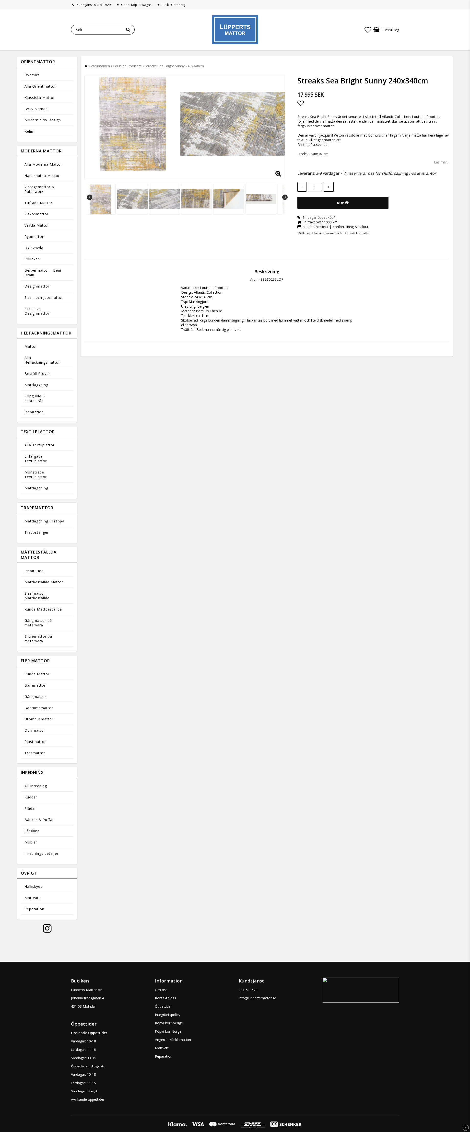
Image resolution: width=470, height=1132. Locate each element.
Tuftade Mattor (38, 202)
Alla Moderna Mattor (43, 164)
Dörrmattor (34, 730)
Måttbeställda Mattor (43, 582)
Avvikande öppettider (87, 1099)
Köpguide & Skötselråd (35, 398)
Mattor (30, 346)
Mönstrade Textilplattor (35, 474)
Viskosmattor (36, 214)
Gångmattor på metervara (38, 622)
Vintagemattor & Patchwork (39, 189)
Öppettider (163, 1006)
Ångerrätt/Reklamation (173, 1039)
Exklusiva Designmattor (36, 311)
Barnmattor (35, 685)
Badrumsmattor (38, 707)
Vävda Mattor (36, 225)
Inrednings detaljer (41, 853)
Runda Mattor (36, 674)
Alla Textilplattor (39, 445)
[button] (367, 30)
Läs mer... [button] (441, 162)
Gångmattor (35, 696)
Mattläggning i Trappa (44, 521)
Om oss (161, 989)
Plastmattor (35, 741)
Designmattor (36, 286)
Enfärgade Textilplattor (35, 458)
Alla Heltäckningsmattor (42, 360)
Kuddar (30, 797)
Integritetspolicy (167, 1014)
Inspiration (34, 412)
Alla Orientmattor (40, 86)
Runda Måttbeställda (43, 609)
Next (285, 197)
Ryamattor (34, 236)
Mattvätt (32, 897)
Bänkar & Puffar (39, 819)
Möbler (30, 842)
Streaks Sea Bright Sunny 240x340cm (174, 66)
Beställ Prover (37, 373)
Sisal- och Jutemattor (43, 297)
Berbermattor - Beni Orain (42, 272)
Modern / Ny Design (42, 120)
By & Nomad (36, 108)
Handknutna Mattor (42, 175)
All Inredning (35, 786)
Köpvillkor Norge (168, 1031)
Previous (89, 197)
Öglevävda (33, 247)
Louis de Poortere (127, 66)
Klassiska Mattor (39, 97)
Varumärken (100, 66)
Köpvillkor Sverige (169, 1023)
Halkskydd (33, 886)
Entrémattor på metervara (38, 638)
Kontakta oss (165, 998)
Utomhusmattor (38, 719)
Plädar (30, 808)
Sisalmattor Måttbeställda (36, 595)
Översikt (31, 75)
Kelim (29, 131)
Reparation (34, 909)
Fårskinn (32, 831)
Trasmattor (34, 753)
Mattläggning (36, 384)
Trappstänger (36, 532)
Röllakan (32, 259)
